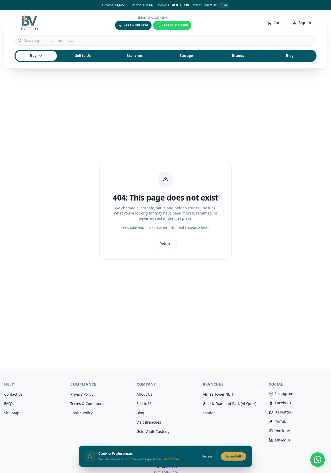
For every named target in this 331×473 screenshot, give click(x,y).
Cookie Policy (81, 412)
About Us (144, 394)
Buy (33, 55)
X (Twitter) (283, 412)
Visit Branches (149, 422)
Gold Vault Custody (153, 431)
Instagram (284, 393)
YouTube (282, 430)
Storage (186, 55)
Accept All (233, 456)
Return (165, 243)
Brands (238, 55)
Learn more (170, 459)
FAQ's (9, 403)
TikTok (280, 421)
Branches (134, 55)
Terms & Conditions (87, 403)
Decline (207, 456)
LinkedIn (282, 440)
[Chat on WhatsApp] (317, 459)
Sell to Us (145, 403)
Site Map (11, 412)
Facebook (283, 402)
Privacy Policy (81, 394)
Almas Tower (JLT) (218, 394)
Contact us (13, 394)
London (209, 412)
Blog (290, 55)
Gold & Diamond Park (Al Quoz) (229, 403)
